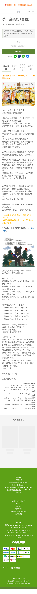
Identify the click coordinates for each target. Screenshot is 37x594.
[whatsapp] (23, 56)
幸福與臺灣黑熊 (14, 482)
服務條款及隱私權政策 (18, 511)
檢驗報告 (15, 485)
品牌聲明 (18, 492)
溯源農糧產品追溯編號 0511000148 (18, 490)
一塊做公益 (18, 480)
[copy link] (27, 56)
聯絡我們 (18, 51)
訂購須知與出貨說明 (18, 501)
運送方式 (18, 504)
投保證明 (22, 485)
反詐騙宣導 (18, 514)
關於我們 (18, 477)
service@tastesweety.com (21, 530)
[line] (15, 56)
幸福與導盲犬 (24, 482)
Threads (18, 538)
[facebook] (19, 56)
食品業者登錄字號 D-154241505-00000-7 (18, 487)
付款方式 (18, 506)
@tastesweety (18, 535)
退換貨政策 (18, 509)
